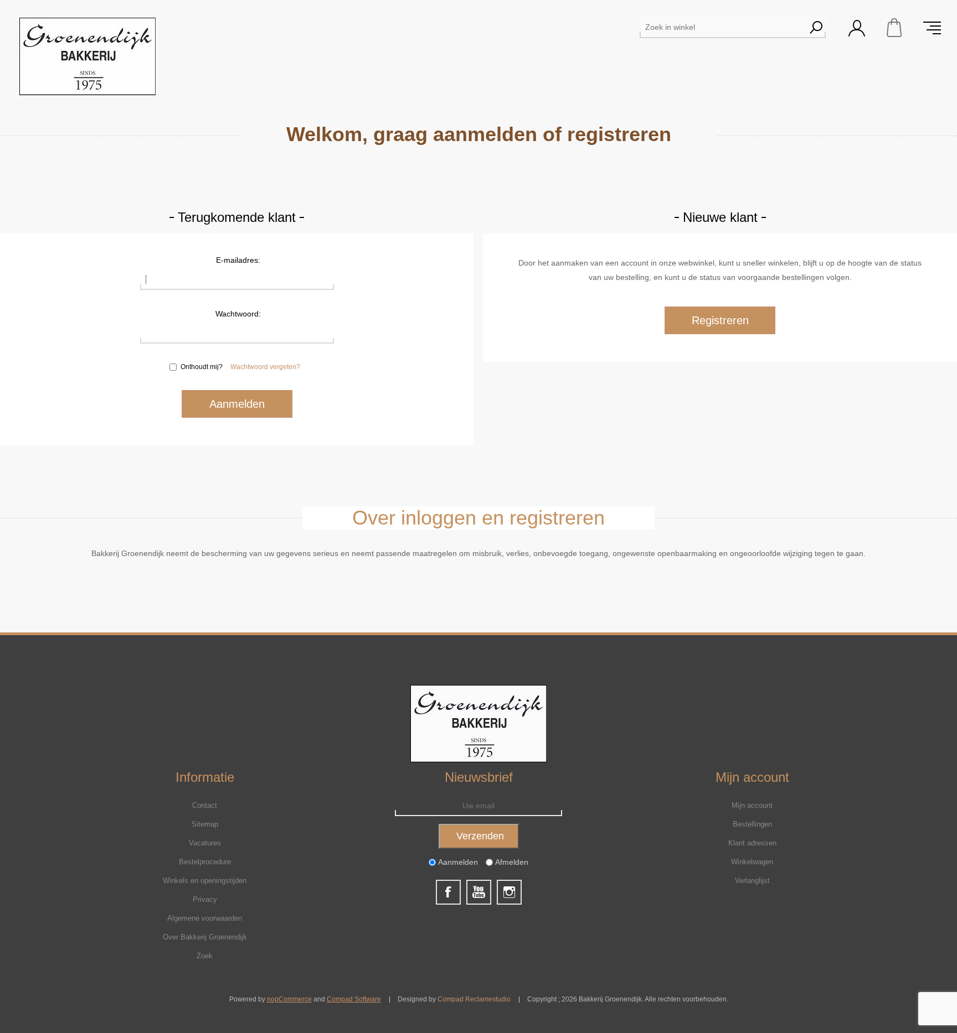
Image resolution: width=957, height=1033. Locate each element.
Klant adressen (752, 843)
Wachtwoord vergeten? (265, 367)
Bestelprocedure (205, 862)
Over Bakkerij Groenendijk (205, 937)
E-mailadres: (238, 260)
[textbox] (723, 27)
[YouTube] (478, 892)
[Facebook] (448, 892)
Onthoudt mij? (202, 367)
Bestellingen (752, 824)
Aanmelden (458, 862)
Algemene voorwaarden (204, 918)
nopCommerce (289, 999)
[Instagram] (509, 892)
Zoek (205, 956)
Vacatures (205, 843)
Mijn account (752, 805)
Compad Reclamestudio (474, 999)
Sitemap (205, 824)
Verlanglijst (752, 880)
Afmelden (511, 862)
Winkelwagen (894, 27)
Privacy (205, 899)
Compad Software (354, 999)
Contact (204, 805)
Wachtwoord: (238, 313)
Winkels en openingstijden (204, 880)
